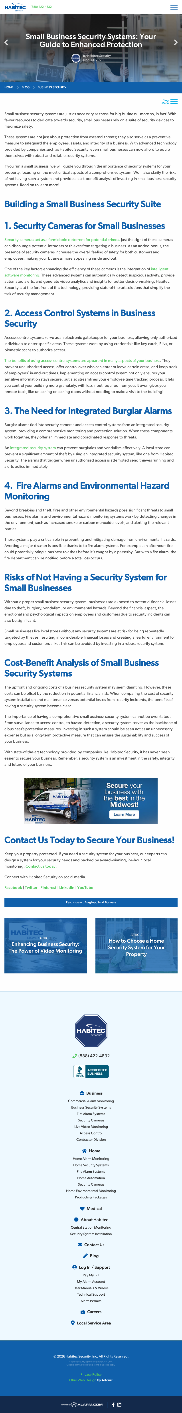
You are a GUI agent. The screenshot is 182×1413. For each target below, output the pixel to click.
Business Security (52, 87)
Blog (26, 87)
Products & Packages (91, 1197)
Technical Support (91, 1295)
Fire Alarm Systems (91, 1114)
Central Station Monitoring (91, 1227)
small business (106, 902)
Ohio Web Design (82, 1380)
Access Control (91, 1133)
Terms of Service (101, 1365)
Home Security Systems (91, 1165)
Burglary (90, 902)
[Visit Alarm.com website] (82, 1405)
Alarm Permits (91, 1301)
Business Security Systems (91, 1107)
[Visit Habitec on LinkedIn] (119, 1405)
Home (9, 87)
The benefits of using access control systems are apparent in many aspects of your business (82, 361)
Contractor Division (91, 1140)
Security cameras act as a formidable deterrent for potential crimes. (62, 240)
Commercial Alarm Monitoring (91, 1101)
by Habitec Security (97, 56)
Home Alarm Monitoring (91, 1159)
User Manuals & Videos (91, 1288)
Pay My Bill (91, 1275)
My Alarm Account (91, 1282)
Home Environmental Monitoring (91, 1191)
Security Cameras (91, 1120)
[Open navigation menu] (173, 7)
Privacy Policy (82, 1365)
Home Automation (91, 1178)
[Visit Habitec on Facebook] (113, 1405)
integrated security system (33, 448)
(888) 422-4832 (41, 7)
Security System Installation (91, 1234)
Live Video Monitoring (91, 1127)
